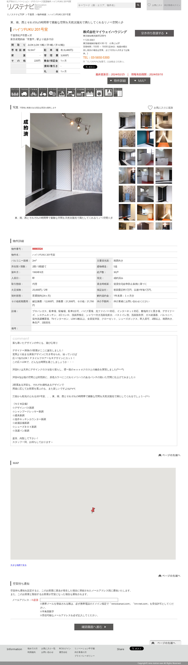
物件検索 (41, 14)
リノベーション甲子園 (85, 648)
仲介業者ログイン (172, 5)
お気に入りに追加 (163, 107)
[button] (93, 510)
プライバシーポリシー (85, 655)
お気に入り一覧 (48, 648)
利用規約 (32, 652)
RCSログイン (65, 648)
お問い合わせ (47, 652)
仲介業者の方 (81, 652)
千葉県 (31, 14)
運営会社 (63, 652)
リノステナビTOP (15, 14)
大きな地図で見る (18, 565)
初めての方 (33, 648)
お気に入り (157, 5)
